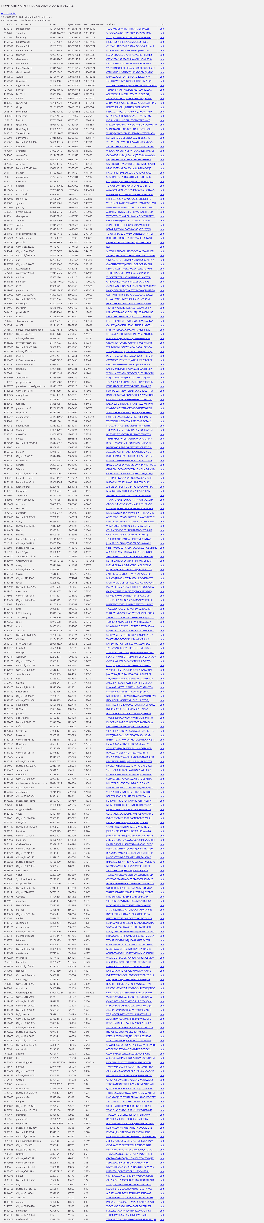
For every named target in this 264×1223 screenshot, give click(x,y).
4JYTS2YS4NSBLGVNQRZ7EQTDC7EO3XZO (128, 647)
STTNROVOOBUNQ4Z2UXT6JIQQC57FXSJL (128, 129)
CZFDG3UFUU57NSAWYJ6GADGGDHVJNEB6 (129, 72)
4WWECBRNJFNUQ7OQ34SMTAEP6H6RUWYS (130, 190)
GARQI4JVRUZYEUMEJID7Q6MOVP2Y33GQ (129, 591)
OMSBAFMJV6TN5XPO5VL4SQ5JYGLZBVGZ (129, 504)
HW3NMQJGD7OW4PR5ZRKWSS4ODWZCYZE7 (131, 1097)
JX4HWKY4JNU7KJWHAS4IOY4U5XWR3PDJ (128, 674)
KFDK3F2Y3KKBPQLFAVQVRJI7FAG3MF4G (128, 115)
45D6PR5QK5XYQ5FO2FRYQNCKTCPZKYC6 (129, 438)
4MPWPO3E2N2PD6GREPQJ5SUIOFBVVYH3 (129, 429)
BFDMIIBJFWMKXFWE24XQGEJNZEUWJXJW (128, 229)
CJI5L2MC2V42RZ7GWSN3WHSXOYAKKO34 (129, 399)
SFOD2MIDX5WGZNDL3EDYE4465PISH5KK (129, 425)
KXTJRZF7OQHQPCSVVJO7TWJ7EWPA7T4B (128, 970)
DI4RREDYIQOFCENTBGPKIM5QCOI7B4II (127, 1171)
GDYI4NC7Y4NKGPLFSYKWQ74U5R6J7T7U (128, 1010)
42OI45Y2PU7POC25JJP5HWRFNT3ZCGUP (128, 621)
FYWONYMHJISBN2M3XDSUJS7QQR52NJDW (129, 787)
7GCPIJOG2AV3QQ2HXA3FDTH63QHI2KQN (129, 351)
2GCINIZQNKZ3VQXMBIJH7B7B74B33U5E (128, 1018)
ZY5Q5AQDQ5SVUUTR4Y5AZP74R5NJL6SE (128, 1206)
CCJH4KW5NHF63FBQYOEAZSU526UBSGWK (129, 294)
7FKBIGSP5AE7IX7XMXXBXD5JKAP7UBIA (127, 272)
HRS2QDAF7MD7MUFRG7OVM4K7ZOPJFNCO (130, 988)
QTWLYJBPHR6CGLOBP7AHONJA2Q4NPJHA (129, 1088)
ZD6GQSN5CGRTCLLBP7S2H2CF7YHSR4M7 (129, 1110)
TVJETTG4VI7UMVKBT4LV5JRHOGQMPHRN (129, 80)
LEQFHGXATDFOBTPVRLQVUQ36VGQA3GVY (129, 320)
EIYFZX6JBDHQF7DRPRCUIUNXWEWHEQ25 (129, 643)
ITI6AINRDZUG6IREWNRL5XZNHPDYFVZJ (127, 700)
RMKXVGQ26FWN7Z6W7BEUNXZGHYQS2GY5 (130, 861)
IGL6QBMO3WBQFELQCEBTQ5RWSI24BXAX (129, 722)
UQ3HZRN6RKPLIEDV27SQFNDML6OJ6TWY (129, 887)
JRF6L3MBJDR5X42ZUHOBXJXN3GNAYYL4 (128, 831)
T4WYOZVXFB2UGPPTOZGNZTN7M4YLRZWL (130, 146)
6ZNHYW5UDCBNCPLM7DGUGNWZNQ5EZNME (131, 547)
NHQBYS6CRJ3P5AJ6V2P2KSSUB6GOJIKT (127, 896)
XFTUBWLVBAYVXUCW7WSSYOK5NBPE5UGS (130, 613)
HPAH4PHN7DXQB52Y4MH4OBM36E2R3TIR (130, 883)
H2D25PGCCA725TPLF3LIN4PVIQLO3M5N (128, 713)
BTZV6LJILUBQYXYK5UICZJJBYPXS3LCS (126, 1031)
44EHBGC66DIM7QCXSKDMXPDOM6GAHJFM (130, 1092)
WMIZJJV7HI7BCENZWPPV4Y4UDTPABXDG (128, 37)
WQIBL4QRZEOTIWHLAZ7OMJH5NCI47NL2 (129, 569)
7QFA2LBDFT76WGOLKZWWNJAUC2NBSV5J (129, 142)
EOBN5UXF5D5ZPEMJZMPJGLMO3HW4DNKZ (130, 922)
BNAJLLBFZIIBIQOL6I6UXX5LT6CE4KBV (127, 1118)
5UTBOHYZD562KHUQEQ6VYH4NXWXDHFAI (130, 251)
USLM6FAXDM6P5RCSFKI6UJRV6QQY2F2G (129, 364)
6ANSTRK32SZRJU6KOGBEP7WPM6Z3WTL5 (129, 944)
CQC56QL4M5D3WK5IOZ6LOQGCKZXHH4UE (130, 46)
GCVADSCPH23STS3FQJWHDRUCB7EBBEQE (129, 360)
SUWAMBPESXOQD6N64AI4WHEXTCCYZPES (129, 1197)
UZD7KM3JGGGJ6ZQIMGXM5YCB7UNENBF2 (129, 813)
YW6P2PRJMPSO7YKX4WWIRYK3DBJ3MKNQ (129, 717)
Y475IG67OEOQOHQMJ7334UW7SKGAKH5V (130, 259)
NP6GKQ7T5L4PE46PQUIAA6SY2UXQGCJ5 (128, 168)
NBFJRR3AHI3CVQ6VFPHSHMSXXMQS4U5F (129, 560)
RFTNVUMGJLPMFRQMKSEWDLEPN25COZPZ (130, 207)
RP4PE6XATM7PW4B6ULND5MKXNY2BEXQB (130, 757)
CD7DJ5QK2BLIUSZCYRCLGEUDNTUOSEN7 (128, 665)
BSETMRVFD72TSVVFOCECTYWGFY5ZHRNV (129, 918)
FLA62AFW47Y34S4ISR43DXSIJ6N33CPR (127, 50)
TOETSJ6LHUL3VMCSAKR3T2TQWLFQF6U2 (129, 421)
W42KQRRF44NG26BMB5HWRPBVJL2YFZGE (129, 892)
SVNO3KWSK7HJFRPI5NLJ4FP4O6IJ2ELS (127, 870)
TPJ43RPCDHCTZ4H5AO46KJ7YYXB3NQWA (129, 538)
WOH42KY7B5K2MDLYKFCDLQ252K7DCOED (130, 373)
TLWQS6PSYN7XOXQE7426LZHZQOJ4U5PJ (129, 1153)
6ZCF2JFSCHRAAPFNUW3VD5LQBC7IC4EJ (128, 94)
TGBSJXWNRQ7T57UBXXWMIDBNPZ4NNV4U (130, 1084)
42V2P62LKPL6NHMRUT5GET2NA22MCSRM (129, 381)
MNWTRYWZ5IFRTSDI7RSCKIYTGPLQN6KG (128, 948)
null (108, 246)
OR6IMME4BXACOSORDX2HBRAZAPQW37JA (130, 1071)
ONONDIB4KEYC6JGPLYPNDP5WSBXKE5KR (129, 342)
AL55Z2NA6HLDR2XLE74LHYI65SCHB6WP (128, 1193)
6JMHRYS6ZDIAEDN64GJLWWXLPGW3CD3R (129, 1175)
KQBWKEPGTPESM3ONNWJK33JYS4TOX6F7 (129, 774)
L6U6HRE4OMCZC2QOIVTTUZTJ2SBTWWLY (129, 1188)
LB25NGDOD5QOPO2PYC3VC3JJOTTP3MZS (129, 54)
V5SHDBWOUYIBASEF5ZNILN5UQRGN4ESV (129, 996)
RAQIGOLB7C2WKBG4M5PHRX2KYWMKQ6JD (130, 394)
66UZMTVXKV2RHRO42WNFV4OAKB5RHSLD (130, 953)
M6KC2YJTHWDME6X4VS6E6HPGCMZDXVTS (129, 578)
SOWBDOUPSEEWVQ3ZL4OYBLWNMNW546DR (131, 85)
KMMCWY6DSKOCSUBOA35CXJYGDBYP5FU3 (130, 975)
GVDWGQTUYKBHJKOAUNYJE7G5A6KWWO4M (131, 155)
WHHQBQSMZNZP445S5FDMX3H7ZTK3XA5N (130, 133)
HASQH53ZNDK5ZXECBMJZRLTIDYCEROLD (129, 172)
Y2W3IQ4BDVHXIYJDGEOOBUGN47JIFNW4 (129, 98)
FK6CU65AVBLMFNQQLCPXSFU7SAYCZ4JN (129, 1005)
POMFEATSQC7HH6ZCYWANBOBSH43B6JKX (129, 355)
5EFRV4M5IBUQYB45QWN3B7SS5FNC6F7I (129, 800)
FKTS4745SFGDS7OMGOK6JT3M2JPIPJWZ (128, 329)
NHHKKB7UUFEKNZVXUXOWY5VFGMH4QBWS (131, 696)
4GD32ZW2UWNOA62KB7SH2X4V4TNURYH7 (130, 517)
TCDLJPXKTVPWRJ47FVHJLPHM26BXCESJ (127, 28)
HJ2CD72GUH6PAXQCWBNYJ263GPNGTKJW (129, 848)
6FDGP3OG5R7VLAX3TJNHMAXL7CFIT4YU (128, 1049)
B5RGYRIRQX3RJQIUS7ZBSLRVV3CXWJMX (128, 796)
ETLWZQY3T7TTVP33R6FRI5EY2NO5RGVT (128, 299)
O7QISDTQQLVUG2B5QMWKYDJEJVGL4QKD (129, 181)
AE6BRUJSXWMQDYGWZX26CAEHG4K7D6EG (130, 552)
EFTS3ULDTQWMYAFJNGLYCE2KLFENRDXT (128, 1036)
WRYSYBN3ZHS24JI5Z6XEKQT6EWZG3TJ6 (128, 525)
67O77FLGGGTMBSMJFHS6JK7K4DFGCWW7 (129, 992)
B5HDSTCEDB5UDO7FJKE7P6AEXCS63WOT (129, 237)
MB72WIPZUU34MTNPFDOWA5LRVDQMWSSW (131, 124)
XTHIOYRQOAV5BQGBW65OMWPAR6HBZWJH (131, 1219)
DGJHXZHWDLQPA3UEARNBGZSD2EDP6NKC (130, 630)
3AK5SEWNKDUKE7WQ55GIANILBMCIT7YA (129, 682)
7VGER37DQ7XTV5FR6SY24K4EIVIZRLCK (127, 639)
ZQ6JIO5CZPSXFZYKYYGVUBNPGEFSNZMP (128, 1014)
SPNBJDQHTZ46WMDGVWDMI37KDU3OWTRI (130, 255)
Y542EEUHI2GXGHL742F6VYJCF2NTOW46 (128, 1114)
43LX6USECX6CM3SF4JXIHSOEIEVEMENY (127, 726)
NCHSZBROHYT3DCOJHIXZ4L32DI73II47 (127, 783)
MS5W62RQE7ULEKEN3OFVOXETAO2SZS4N (129, 194)
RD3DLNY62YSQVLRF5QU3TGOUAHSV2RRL (129, 443)
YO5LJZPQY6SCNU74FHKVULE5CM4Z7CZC (128, 1184)
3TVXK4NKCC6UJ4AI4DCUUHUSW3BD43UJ (129, 927)
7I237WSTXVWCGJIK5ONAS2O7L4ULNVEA (128, 1040)
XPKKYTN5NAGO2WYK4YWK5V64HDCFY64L (129, 347)
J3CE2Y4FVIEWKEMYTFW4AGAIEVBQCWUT (128, 303)
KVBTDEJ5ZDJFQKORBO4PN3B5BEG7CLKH (129, 818)
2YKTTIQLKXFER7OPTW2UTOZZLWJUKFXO (128, 770)
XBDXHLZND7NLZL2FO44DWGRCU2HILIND (129, 211)
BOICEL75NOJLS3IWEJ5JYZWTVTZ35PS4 (127, 752)
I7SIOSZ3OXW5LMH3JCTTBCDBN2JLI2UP (128, 595)
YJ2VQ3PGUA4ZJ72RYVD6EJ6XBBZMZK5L (128, 185)
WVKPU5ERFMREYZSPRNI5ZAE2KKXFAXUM (129, 669)
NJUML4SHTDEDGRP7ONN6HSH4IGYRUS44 (129, 804)
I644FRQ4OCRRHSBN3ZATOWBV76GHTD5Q (129, 844)
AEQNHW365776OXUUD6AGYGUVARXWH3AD (131, 102)
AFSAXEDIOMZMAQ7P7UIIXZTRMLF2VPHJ (128, 495)
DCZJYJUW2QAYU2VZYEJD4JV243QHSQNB (128, 735)
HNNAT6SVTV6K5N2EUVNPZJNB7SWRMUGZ (129, 312)
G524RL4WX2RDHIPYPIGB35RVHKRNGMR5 (129, 826)
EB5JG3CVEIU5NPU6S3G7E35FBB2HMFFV (128, 159)
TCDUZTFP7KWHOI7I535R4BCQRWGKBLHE (129, 600)
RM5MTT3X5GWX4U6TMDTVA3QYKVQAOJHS (130, 739)
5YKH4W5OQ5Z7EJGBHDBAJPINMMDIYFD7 (129, 634)
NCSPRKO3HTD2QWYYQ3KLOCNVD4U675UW (130, 704)
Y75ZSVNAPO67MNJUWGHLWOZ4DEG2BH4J (130, 608)
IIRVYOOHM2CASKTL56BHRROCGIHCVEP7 (128, 63)
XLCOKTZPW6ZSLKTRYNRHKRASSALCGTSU (128, 277)
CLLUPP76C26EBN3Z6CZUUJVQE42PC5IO (128, 1053)
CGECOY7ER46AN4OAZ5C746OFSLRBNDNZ (129, 879)
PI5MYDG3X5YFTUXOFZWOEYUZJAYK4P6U (129, 408)
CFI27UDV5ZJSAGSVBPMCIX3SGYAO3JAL (127, 281)
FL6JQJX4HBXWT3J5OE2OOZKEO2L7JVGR (128, 377)
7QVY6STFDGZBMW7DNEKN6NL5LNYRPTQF (130, 233)
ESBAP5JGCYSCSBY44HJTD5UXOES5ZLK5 (127, 743)
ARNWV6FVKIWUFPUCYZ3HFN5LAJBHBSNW (129, 556)
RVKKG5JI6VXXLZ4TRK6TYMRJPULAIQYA (127, 709)
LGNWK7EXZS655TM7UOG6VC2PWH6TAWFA (130, 521)
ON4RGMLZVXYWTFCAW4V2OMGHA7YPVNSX (130, 469)
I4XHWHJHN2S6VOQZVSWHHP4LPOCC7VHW (130, 586)
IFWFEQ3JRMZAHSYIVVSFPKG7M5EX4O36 (128, 416)
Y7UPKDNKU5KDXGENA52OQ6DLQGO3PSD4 (130, 67)
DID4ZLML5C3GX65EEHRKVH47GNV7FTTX (128, 1062)
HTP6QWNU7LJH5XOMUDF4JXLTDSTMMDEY (130, 935)
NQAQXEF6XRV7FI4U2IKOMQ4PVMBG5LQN (130, 931)
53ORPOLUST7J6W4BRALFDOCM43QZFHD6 (130, 390)
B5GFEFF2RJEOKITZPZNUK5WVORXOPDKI (128, 983)
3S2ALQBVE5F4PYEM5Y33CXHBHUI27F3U (128, 451)
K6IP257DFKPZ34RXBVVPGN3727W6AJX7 (128, 386)
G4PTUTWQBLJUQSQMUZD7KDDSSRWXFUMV (131, 286)
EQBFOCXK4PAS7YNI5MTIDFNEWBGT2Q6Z (129, 1127)
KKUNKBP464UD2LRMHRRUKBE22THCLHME (130, 456)
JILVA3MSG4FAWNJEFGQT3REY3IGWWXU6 (128, 543)
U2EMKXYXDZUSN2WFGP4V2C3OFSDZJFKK (129, 460)
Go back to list (8, 13)
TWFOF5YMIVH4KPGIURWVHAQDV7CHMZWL (130, 216)
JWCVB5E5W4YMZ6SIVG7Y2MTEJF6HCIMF (128, 857)
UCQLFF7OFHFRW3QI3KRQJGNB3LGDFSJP (128, 1105)
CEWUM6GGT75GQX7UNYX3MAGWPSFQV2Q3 (131, 1044)
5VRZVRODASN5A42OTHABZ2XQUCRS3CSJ (129, 1210)
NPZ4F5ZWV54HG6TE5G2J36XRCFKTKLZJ (128, 866)
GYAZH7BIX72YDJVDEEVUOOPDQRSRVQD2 (129, 264)
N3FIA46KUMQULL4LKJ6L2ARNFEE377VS (128, 137)
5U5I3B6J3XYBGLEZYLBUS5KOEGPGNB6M (128, 33)
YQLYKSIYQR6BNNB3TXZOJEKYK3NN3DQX (128, 791)
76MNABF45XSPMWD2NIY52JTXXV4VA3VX (129, 89)
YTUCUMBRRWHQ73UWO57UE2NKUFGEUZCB (131, 203)
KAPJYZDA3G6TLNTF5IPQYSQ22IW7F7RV (128, 76)
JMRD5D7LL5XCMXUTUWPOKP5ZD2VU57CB (130, 1201)
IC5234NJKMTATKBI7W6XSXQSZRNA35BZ (128, 1132)
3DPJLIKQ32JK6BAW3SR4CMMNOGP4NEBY (129, 748)
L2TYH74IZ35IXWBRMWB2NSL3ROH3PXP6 (129, 268)
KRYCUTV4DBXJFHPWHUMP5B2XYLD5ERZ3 (129, 1023)
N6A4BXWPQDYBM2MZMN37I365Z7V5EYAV (130, 626)
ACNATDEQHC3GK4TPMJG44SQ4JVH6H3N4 (129, 412)
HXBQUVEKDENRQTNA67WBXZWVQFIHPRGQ (130, 290)
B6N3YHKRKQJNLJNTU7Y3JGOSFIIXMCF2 (127, 107)
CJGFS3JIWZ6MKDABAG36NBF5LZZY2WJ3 (128, 661)
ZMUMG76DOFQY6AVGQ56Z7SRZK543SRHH (130, 839)
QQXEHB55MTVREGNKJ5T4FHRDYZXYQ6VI (129, 1001)
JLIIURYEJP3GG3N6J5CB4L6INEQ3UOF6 (127, 822)
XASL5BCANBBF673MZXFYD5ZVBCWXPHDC (129, 486)
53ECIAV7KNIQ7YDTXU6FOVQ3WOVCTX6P (129, 111)
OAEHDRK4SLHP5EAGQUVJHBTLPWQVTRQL (129, 473)
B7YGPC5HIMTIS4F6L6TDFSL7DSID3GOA (128, 914)
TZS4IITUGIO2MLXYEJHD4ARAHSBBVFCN (128, 940)
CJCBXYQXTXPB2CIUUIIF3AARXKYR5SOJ (127, 534)
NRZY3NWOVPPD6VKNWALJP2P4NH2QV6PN (130, 512)
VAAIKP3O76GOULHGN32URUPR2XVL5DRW (130, 957)
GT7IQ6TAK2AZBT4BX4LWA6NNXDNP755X (129, 59)
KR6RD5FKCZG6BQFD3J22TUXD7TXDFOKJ (128, 316)
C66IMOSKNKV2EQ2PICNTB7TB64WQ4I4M (129, 530)
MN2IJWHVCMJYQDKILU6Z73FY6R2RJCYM (128, 490)
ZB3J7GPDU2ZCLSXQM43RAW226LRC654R (129, 1101)
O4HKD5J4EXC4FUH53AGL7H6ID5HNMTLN (129, 325)
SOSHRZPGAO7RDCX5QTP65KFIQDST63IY (128, 176)
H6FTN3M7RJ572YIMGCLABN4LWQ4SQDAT (129, 1149)
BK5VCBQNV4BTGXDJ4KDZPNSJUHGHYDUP (129, 853)
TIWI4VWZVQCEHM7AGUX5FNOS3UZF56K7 (129, 1066)
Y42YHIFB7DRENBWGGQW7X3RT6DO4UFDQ (130, 730)
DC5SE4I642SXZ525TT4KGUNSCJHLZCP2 (127, 691)
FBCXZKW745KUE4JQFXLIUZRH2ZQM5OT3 (129, 761)
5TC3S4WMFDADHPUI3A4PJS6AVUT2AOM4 (129, 1027)
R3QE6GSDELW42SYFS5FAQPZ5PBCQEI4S (128, 242)
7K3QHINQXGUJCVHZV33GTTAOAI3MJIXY (128, 979)
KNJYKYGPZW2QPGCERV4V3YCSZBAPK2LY (128, 809)
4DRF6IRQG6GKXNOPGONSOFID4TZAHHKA (129, 508)
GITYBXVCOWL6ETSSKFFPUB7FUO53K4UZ (128, 1145)
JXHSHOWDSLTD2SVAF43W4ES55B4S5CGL (129, 447)
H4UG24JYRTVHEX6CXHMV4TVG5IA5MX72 (129, 765)
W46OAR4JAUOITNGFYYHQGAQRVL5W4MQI (130, 150)
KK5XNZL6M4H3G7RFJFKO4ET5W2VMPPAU (129, 403)
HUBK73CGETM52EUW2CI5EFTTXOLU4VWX (129, 604)
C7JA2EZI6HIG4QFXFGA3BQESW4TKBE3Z (128, 224)
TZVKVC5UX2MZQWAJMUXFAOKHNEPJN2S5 (130, 652)
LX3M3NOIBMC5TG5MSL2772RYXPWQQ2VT (130, 582)
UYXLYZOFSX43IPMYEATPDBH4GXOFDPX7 (128, 565)
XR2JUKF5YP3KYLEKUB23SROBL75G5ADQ (128, 961)
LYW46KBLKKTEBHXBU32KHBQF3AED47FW (129, 687)
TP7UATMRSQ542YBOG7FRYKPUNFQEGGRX (129, 499)
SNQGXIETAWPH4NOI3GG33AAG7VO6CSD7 (129, 678)
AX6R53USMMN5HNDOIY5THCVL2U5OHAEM (130, 1057)
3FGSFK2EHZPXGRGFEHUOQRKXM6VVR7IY (129, 909)
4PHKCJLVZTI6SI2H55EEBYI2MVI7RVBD (127, 1214)
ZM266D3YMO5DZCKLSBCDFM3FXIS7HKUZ (129, 1140)
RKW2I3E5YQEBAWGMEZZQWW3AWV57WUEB (131, 464)
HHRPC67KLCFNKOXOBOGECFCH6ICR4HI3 (129, 198)
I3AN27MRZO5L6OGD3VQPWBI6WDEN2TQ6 (130, 1123)
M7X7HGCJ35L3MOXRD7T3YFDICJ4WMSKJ (128, 905)
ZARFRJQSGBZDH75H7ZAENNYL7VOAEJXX (128, 573)
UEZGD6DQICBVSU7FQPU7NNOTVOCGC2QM (130, 163)
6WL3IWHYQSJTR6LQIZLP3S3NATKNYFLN (128, 220)
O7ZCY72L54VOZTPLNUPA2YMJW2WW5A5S (130, 1079)
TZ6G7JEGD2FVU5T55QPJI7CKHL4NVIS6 (127, 1162)
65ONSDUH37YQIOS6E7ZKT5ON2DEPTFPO (129, 778)
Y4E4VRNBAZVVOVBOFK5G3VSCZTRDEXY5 (129, 900)
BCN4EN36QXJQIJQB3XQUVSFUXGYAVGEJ (128, 338)
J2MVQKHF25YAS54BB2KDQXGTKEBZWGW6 (130, 1167)
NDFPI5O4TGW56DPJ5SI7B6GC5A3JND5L (128, 966)
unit (162, 28)
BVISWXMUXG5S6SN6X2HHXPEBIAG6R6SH (129, 482)
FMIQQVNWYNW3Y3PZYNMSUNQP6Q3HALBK (131, 1136)
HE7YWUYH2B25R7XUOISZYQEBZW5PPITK (129, 1075)
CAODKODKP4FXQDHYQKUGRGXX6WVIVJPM (130, 1158)
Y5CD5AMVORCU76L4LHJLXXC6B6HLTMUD (129, 874)
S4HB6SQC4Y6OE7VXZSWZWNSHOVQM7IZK (130, 617)
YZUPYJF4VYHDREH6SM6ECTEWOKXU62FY (128, 307)
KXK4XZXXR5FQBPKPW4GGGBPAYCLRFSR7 (129, 368)
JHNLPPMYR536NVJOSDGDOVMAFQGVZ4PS (129, 835)
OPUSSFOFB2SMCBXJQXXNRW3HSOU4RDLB (130, 1180)
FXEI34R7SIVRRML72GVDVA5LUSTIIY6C (127, 41)
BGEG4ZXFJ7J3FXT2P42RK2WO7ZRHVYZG (128, 434)
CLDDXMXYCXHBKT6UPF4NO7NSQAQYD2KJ (129, 333)
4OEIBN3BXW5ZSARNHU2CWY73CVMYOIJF (129, 477)
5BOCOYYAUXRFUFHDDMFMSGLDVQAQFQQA (131, 656)
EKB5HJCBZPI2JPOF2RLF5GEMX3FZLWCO (128, 120)
